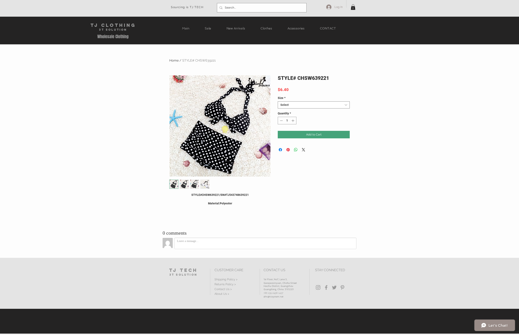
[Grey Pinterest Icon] (342, 287)
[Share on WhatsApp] (295, 149)
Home (174, 60)
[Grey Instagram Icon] (318, 287)
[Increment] (293, 120)
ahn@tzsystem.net (273, 296)
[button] (353, 7)
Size (281, 98)
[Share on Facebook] (280, 149)
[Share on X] (303, 149)
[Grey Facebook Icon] (326, 287)
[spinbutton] (287, 120)
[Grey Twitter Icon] (334, 287)
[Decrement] (280, 120)
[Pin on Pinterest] (288, 149)
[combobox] (314, 104)
